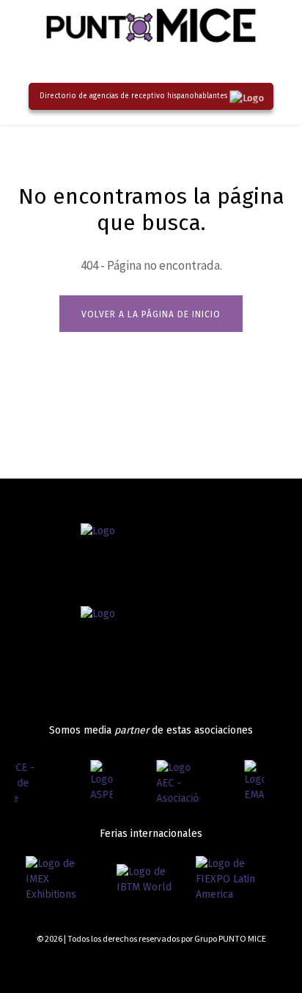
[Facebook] (204, 965)
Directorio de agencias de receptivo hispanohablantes (133, 96)
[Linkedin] (256, 965)
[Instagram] (230, 965)
